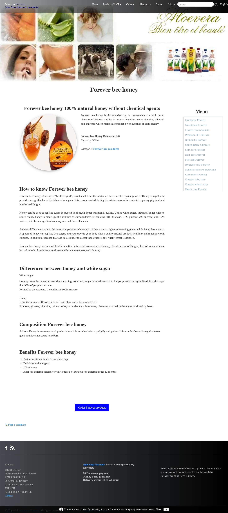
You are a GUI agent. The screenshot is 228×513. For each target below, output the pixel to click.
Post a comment (17, 424)
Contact (159, 4)
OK (166, 510)
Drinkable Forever (195, 120)
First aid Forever (194, 159)
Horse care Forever (196, 189)
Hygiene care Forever (197, 164)
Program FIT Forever (197, 134)
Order (130, 4)
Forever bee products (106, 148)
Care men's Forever (196, 174)
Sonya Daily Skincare (197, 144)
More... (159, 509)
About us (145, 4)
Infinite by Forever (195, 139)
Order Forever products (92, 407)
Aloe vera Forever (93, 464)
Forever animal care (196, 184)
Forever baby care (195, 179)
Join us (171, 4)
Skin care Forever (195, 149)
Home (95, 4)
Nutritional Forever (196, 124)
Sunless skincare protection (200, 169)
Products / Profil (112, 4)
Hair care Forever (195, 154)
